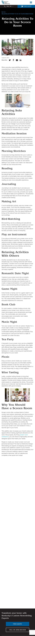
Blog (3, 12)
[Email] (17, 60)
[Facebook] (13, 60)
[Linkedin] (20, 60)
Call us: (17, 630)
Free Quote (17, 624)
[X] (9, 60)
